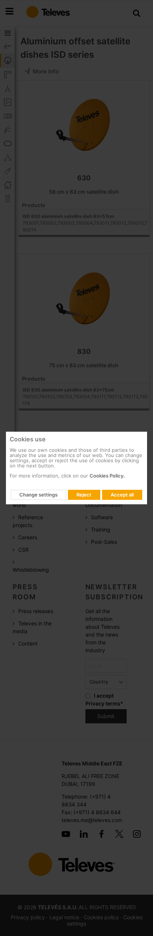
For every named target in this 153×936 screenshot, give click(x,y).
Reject (83, 495)
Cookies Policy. (107, 476)
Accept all (122, 495)
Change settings (38, 495)
